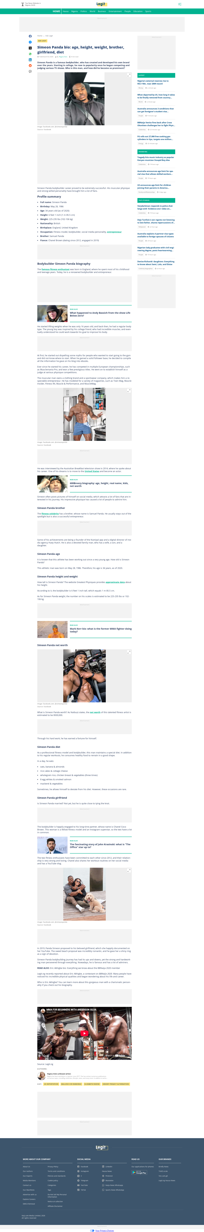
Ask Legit (49, 36)
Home (56, 11)
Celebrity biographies (146, 269)
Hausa (65, 11)
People (128, 11)
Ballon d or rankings (71, 1084)
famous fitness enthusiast (56, 269)
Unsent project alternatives (116, 1084)
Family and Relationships (147, 192)
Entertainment (115, 11)
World (92, 11)
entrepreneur (114, 231)
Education (138, 11)
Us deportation (51, 1084)
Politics (84, 11)
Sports (148, 11)
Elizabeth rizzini (92, 1084)
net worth (95, 712)
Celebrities (142, 130)
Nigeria (74, 11)
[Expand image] (129, 75)
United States (92, 471)
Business (102, 11)
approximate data (115, 582)
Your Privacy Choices (104, 1230)
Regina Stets (63, 57)
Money (141, 88)
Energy (141, 143)
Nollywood (142, 227)
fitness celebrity (50, 513)
